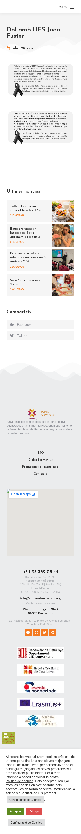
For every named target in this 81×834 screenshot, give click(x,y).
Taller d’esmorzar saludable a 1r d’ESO (25, 208)
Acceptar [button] (15, 811)
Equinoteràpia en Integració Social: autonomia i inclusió (25, 233)
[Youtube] (28, 632)
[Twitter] (44, 632)
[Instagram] (36, 632)
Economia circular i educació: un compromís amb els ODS (28, 257)
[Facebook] (52, 632)
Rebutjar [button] (34, 811)
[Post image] (63, 211)
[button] (40, 324)
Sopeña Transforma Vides (25, 282)
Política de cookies (19, 781)
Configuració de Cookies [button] (25, 799)
